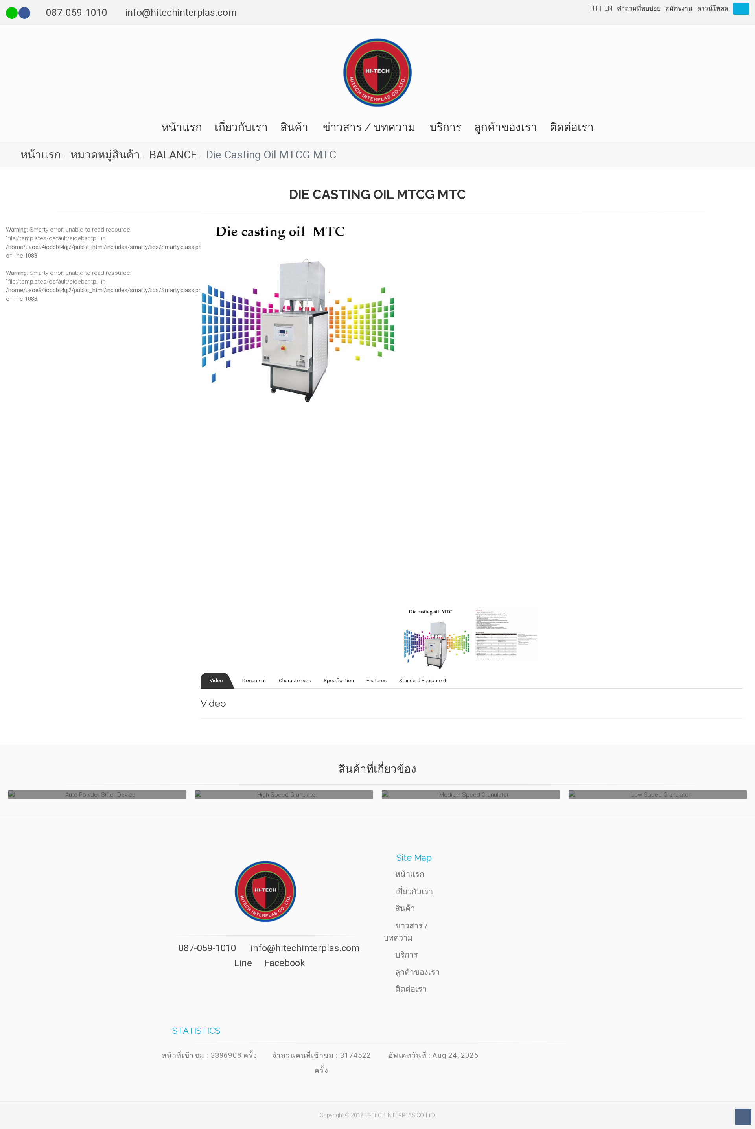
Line (242, 963)
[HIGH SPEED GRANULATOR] (284, 794)
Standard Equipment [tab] (422, 680)
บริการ (446, 127)
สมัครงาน (678, 8)
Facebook (283, 963)
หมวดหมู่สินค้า (104, 154)
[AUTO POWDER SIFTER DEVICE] (97, 794)
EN (608, 8)
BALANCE (172, 154)
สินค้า (294, 127)
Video (215, 680)
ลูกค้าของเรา (505, 127)
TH (593, 8)
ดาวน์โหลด (712, 8)
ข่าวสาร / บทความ (369, 127)
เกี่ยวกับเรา (241, 127)
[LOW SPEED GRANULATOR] (657, 794)
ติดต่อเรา (572, 127)
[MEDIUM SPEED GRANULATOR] (471, 794)
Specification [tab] (339, 680)
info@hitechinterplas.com (181, 12)
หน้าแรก (182, 127)
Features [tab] (376, 680)
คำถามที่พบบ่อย (639, 8)
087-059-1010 (76, 12)
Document (253, 680)
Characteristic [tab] (295, 680)
